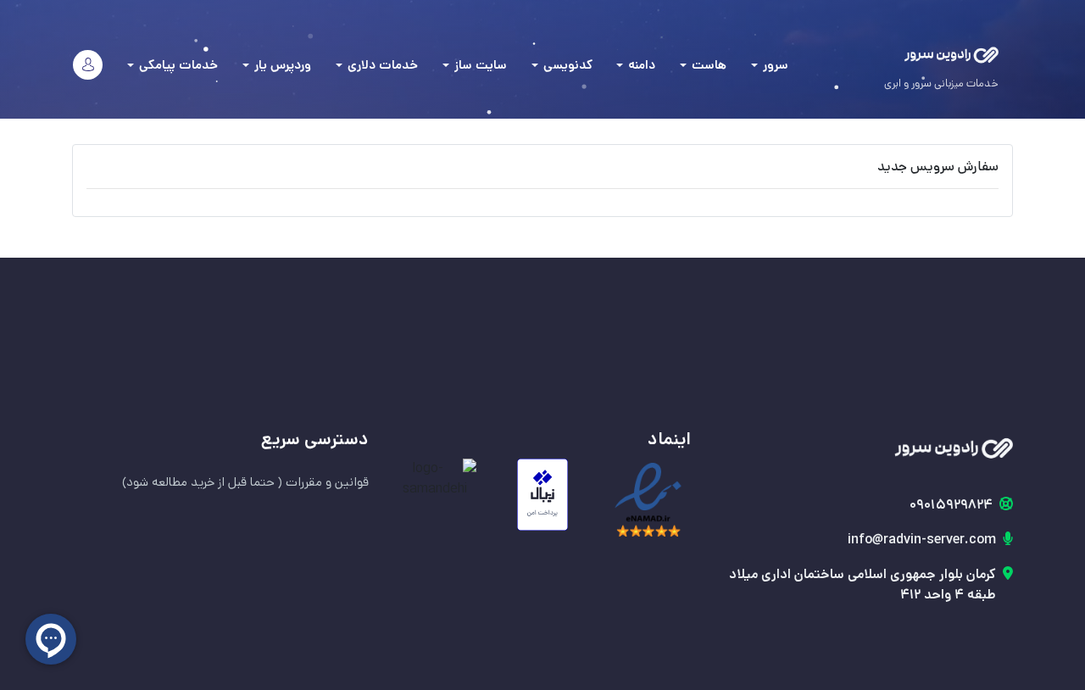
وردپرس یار (281, 65)
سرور (774, 65)
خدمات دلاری (381, 65)
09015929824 (951, 505)
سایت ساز (479, 65)
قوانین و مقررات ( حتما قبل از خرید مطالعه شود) (245, 482)
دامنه (640, 65)
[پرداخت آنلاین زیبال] (543, 494)
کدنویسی (566, 65)
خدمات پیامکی (177, 65)
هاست (707, 65)
